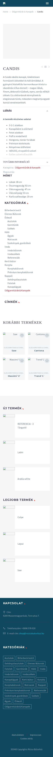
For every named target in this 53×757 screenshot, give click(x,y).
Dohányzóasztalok (17, 279)
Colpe (20, 517)
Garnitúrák (13, 224)
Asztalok (12, 221)
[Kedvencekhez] (22, 335)
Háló (7, 232)
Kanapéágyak (14, 286)
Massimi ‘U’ (14, 376)
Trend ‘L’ (39, 376)
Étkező (8, 217)
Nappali (9, 275)
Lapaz (21, 543)
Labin (20, 452)
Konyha (8, 264)
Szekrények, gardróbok (19, 243)
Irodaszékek (14, 254)
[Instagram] (26, 724)
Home (5, 11)
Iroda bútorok (14, 250)
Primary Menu (47, 3)
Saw (14, 350)
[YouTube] (30, 724)
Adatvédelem (18, 735)
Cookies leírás (26, 739)
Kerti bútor (10, 261)
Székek (11, 228)
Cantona (39, 350)
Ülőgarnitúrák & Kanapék (23, 11)
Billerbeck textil (13, 210)
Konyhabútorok (15, 268)
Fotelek (11, 283)
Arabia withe (24, 478)
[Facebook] (17, 172)
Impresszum (35, 735)
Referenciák (14, 257)
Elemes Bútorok (13, 213)
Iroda (7, 246)
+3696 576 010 (28, 628)
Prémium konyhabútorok (20, 272)
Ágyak (11, 235)
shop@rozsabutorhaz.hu (31, 633)
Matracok (12, 239)
